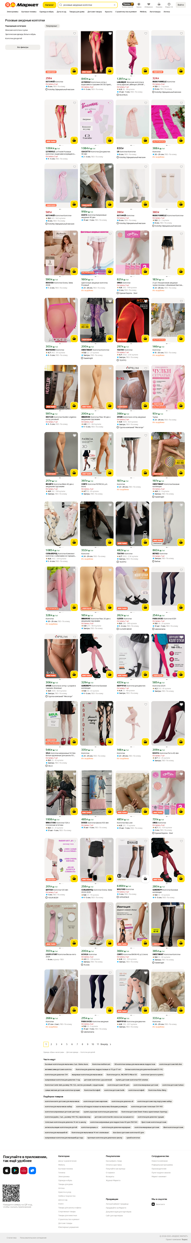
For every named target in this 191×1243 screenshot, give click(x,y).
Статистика (11, 1238)
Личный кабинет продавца (117, 1204)
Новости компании (160, 1161)
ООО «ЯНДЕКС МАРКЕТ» (177, 1236)
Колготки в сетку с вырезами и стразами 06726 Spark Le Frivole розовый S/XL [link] (96, 83)
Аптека (61, 1188)
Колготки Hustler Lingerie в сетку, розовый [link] (61, 418)
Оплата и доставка (114, 1165)
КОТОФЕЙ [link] (50, 82)
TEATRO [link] (120, 350)
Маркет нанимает (159, 1176)
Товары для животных (67, 1215)
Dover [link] (84, 823)
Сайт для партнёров (114, 1216)
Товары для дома (65, 1184)
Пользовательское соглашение (33, 1238)
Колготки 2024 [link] (159, 686)
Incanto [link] (49, 484)
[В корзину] (74, 71)
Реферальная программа (162, 1165)
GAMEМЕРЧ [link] (86, 686)
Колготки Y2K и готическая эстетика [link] (58, 824)
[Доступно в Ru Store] (32, 1174)
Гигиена (61, 1173)
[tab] (12, 12)
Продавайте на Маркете (116, 1208)
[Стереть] (115, 5)
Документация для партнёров (118, 1212)
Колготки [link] (54, 82)
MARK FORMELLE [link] (160, 82)
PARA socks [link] (158, 619)
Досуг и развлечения (67, 1161)
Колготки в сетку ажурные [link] (131, 417)
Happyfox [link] (121, 686)
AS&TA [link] (84, 215)
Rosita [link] (156, 753)
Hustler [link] (49, 417)
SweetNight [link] (86, 350)
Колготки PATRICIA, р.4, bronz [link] (94, 485)
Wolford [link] (121, 890)
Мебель (61, 1165)
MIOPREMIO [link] (51, 350)
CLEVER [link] (120, 619)
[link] (66, 1064)
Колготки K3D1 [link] (164, 619)
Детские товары (65, 1223)
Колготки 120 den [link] (57, 890)
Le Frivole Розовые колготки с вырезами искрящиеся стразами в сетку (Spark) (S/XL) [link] (60, 153)
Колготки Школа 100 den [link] (95, 823)
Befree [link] (156, 554)
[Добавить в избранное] (74, 33)
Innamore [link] (85, 417)
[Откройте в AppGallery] (23, 1174)
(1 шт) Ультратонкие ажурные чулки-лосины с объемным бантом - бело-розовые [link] (168, 284)
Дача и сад (62, 1200)
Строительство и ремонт (69, 1219)
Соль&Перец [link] (51, 554)
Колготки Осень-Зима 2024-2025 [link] (96, 891)
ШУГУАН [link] (49, 890)
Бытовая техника (65, 1169)
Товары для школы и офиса (69, 1208)
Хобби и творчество (66, 1196)
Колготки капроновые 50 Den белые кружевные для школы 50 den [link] (60, 754)
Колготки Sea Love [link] (124, 823)
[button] (52, 26)
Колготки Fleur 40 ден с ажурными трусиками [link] (96, 418)
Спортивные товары (67, 1212)
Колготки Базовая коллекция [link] (166, 485)
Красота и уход (64, 1192)
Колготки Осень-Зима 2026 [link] (59, 284)
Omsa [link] (119, 283)
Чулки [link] (155, 417)
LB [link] (118, 152)
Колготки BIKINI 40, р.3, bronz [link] (132, 954)
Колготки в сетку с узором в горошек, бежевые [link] (61, 687)
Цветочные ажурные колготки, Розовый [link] (94, 284)
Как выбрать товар (114, 1161)
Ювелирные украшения (68, 1227)
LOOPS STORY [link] (51, 955)
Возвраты (110, 1176)
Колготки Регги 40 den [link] (166, 753)
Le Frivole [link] (86, 82)
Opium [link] (120, 417)
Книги (60, 1204)
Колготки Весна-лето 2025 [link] (61, 955)
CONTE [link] (84, 484)
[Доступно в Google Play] (15, 1174)
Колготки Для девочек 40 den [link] (95, 153)
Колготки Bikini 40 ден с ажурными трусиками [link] (60, 485)
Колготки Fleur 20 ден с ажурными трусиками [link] (96, 620)
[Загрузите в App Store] (6, 1174)
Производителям (159, 1169)
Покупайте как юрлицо (115, 1169)
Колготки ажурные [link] (94, 1021)
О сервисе (110, 1173)
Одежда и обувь (65, 1180)
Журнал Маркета (113, 1180)
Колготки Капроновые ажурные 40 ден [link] (94, 216)
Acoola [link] (84, 955)
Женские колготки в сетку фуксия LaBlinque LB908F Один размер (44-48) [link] (130, 83)
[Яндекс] (184, 1239)
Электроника (63, 1176)
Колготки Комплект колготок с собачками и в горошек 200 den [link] (60, 555)
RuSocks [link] (50, 283)
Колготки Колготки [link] (126, 152)
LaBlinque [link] (121, 82)
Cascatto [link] (85, 152)
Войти (181, 5)
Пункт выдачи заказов (161, 1173)
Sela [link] (48, 753)
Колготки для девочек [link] (131, 686)
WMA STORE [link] (51, 823)
